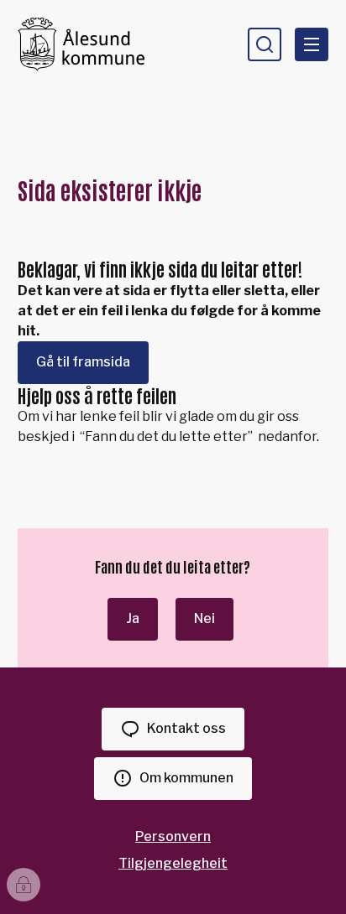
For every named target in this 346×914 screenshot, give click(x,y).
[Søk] (264, 44)
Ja (132, 618)
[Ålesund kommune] (81, 44)
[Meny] (311, 44)
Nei (204, 618)
